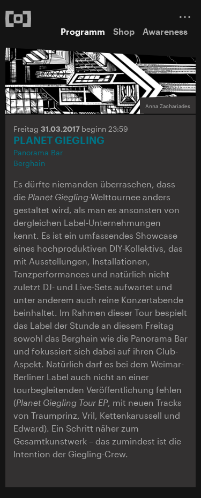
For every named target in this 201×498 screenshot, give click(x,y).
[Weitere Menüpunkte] (185, 17)
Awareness (165, 31)
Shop (124, 31)
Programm (83, 31)
